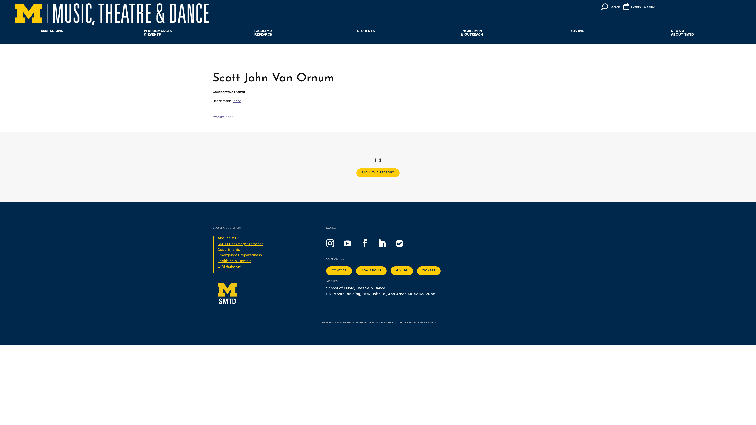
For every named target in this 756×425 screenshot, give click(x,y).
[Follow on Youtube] (351, 243)
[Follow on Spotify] (403, 243)
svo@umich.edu (224, 117)
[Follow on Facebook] (369, 243)
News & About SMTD (682, 33)
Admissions (52, 31)
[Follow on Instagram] (334, 243)
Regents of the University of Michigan (369, 322)
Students (366, 31)
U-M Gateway (229, 266)
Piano (237, 101)
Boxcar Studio (427, 322)
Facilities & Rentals (234, 260)
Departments (229, 249)
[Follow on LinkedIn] (386, 243)
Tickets (428, 270)
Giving (577, 31)
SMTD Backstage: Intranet (240, 243)
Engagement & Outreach (472, 33)
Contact (339, 270)
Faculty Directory (378, 172)
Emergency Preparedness (240, 255)
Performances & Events (158, 33)
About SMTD (228, 238)
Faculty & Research (263, 33)
